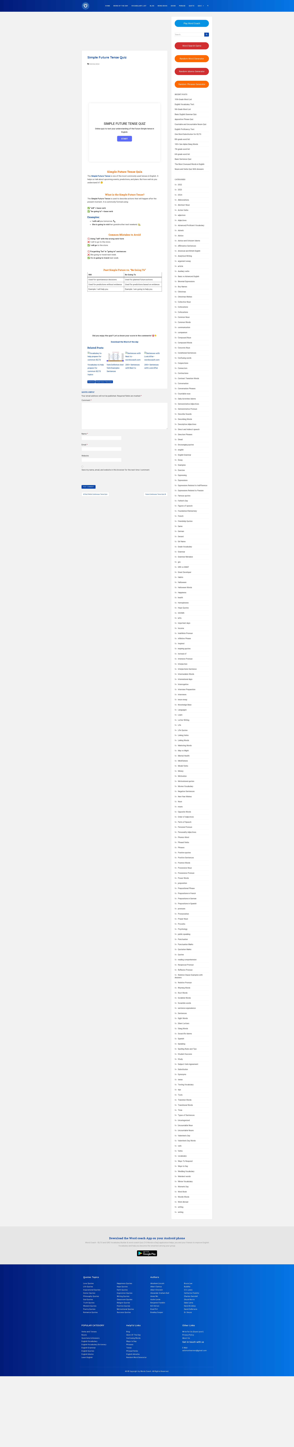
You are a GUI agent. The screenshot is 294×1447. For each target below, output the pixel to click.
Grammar (181, 552)
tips (179, 1090)
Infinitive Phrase (184, 638)
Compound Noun (184, 338)
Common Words (184, 322)
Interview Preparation (186, 689)
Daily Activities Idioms (187, 399)
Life (179, 725)
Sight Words (183, 1018)
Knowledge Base (184, 705)
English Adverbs (133, 1354)
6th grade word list (182, 154)
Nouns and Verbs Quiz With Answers (189, 169)
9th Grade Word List (183, 109)
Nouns (84, 1335)
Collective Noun (184, 302)
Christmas (182, 292)
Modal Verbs (183, 766)
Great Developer (184, 572)
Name (85, 434)
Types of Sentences (186, 1115)
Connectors (182, 368)
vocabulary (182, 1156)
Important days (184, 623)
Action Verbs (183, 210)
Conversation (183, 383)
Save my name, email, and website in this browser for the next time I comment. (116, 470)
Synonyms (182, 1074)
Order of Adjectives (186, 817)
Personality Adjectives (187, 832)
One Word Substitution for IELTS (188, 134)
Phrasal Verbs (183, 842)
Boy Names (182, 287)
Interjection (182, 664)
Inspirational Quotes (91, 1290)
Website (85, 456)
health (180, 598)
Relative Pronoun (185, 983)
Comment (87, 400)
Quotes (181, 955)
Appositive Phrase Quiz (184, 119)
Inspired (181, 643)
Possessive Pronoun (186, 873)
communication (184, 327)
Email (85, 445)
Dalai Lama (188, 1303)
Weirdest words (184, 1176)
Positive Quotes (123, 1306)
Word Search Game (191, 45)
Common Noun (184, 317)
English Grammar (184, 455)
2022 (180, 185)
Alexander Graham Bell (159, 1293)
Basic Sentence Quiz (183, 159)
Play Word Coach (192, 23)
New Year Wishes (185, 796)
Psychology (182, 929)
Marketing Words (185, 745)
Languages (182, 710)
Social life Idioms (185, 1034)
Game (180, 526)
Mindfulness (183, 761)
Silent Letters (183, 1023)
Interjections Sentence (187, 669)
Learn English (87, 1357)
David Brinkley (190, 1306)
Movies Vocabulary (185, 786)
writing (180, 1207)
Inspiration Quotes (125, 1293)
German (181, 531)
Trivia (180, 1110)
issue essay (182, 700)
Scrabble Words (184, 998)
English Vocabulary (89, 1341)
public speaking (184, 934)
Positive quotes (184, 853)
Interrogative (183, 684)
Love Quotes (88, 1283)
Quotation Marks (184, 949)
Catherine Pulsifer (191, 1293)
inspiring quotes (184, 649)
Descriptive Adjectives (187, 424)
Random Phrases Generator (191, 84)
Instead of (182, 654)
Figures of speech (185, 506)
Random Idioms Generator (192, 71)
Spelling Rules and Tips (187, 1049)
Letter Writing (183, 720)
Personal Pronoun (185, 827)
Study (180, 1059)
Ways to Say (183, 1166)
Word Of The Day (120, 6)
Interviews (182, 694)
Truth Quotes (89, 1303)
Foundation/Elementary (187, 511)
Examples (182, 465)
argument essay (184, 261)
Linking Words (183, 740)
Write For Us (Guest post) (193, 1332)
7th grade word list (182, 149)
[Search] (206, 35)
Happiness (182, 592)
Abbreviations (183, 200)
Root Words (183, 993)
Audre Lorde (155, 1299)
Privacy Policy (188, 1335)
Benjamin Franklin (157, 1303)
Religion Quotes (123, 1303)
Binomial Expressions (186, 281)
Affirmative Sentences (187, 246)
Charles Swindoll (191, 1296)
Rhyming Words (184, 988)
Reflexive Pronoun (185, 970)
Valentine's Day (184, 1136)
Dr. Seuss (188, 1312)
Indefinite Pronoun (185, 633)
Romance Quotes (90, 1312)
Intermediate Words (186, 674)
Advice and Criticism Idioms (189, 241)
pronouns (181, 909)
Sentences (182, 1013)
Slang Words (183, 1028)
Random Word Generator (192, 58)
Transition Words (184, 1100)
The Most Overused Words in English (189, 164)
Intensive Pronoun (185, 659)
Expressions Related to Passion (191, 490)
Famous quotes (184, 496)
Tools (180, 1095)
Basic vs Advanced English (188, 276)
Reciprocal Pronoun (186, 965)
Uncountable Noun (185, 1125)
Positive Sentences (186, 858)
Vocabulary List (138, 6)
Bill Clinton (154, 1306)
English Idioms (88, 1354)
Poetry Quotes (89, 1309)
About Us (186, 1338)
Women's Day (183, 1187)
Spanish (181, 1039)
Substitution (183, 1069)
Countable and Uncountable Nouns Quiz (190, 124)
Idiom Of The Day (133, 1335)
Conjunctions (183, 363)
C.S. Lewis (188, 1290)
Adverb (181, 230)
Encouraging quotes (186, 445)
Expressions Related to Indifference (192, 485)
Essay (180, 460)
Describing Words (185, 419)
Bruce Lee (188, 1283)
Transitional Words (185, 1105)
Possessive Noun (185, 868)
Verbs (180, 1151)
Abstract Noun (184, 205)
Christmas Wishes (185, 297)
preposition (182, 883)
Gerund (181, 536)
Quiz (200, 6)
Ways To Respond (185, 1161)
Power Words (183, 878)
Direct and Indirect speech (188, 429)
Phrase (182, 6)
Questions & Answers (91, 1338)
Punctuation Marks (185, 944)
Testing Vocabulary (186, 1085)
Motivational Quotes (125, 1309)
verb (179, 1146)
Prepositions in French (187, 893)
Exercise (92, 64)
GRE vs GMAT (183, 567)
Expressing (182, 475)
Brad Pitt (154, 1309)
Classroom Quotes (125, 1299)
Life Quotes (183, 730)
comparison (182, 332)
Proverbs (181, 924)
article (180, 266)
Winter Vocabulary (185, 1181)
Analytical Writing (185, 256)
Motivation (182, 776)
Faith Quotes (122, 1290)
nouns (180, 807)
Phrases (181, 847)
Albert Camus (156, 1287)
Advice (180, 236)
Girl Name (182, 541)
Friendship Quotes (185, 521)
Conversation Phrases (186, 388)
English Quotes (88, 1351)
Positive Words (184, 863)
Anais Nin (154, 1296)
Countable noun (184, 394)
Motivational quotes (186, 781)
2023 (180, 190)
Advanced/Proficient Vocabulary (191, 225)
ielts (179, 618)
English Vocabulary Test (184, 104)
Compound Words (185, 343)
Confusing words (184, 358)
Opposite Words (184, 812)
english (181, 450)
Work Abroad (183, 1202)
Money (180, 771)
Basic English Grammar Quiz (186, 114)
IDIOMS (181, 613)
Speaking (181, 1044)
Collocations (183, 307)
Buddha (187, 1287)
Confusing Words (133, 1338)
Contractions (183, 373)
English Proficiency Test (184, 129)
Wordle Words (183, 1197)
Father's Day (183, 501)
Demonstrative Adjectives (188, 404)
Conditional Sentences (187, 353)
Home (107, 6)
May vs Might (183, 751)
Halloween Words (185, 587)
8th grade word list (182, 139)
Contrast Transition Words (188, 378)
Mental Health (183, 756)
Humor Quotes (89, 1293)
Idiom (173, 6)
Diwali (180, 439)
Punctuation (183, 939)
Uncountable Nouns (186, 1130)
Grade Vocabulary (185, 547)
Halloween (182, 582)
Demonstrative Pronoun (187, 409)
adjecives (181, 215)
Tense (129, 1348)
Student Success (185, 1054)
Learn (180, 715)
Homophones (183, 603)
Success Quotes (124, 1312)
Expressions (183, 480)
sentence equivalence (187, 1008)
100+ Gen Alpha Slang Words (186, 144)
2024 (180, 195)
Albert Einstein (156, 1290)
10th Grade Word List (183, 99)
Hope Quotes (183, 608)
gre (179, 562)
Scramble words (184, 1003)
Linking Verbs (183, 735)
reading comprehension (187, 960)
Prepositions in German (187, 898)
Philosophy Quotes (91, 1296)
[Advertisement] (125, 33)
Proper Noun (183, 919)
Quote (191, 6)
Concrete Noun (184, 348)
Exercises (91, 382)
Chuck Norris (189, 1299)
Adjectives (182, 220)
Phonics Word (183, 837)
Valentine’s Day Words (187, 1141)
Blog (152, 6)
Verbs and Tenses (89, 1332)
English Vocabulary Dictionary (94, 1344)
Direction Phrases (185, 434)
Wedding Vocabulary (186, 1171)
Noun (180, 802)
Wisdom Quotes (89, 1306)
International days (185, 679)
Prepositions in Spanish (187, 904)
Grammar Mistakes (185, 557)
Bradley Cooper (156, 1312)
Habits (180, 577)
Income (181, 628)
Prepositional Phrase (186, 888)
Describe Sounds (185, 414)
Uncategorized (184, 1120)
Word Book (162, 6)
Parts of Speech (184, 822)
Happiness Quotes (124, 1283)
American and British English (189, 251)
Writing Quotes (123, 1296)
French (180, 516)
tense (97, 64)
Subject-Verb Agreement (188, 1064)
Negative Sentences (186, 791)
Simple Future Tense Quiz (104, 382)
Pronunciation (183, 914)
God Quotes (88, 1299)
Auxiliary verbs (183, 271)
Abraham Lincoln (157, 1283)
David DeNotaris (190, 1309)
